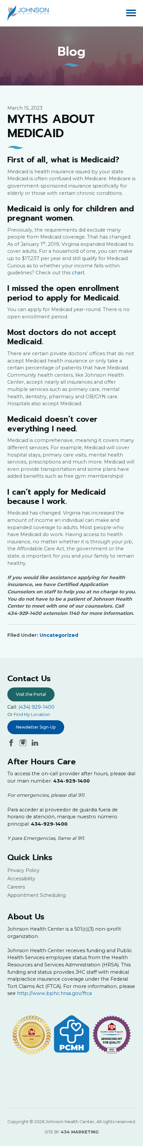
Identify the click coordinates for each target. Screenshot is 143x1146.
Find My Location (32, 714)
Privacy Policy (23, 870)
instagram (23, 742)
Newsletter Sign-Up (36, 727)
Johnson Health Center (29, 13)
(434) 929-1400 (36, 707)
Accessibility (21, 879)
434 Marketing (80, 1131)
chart (78, 273)
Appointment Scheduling (36, 895)
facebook (11, 742)
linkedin (35, 742)
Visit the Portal (31, 694)
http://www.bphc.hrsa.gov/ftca (54, 993)
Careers (16, 887)
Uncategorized (59, 635)
